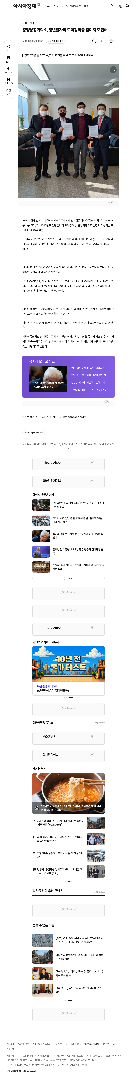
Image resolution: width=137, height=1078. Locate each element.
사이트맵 (10, 1048)
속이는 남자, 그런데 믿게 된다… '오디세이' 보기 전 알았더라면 (79, 957)
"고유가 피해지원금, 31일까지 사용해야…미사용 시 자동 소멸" (78, 566)
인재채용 (36, 1043)
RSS (79, 1043)
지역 (32, 23)
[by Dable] (99, 892)
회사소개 (10, 1043)
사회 (24, 23)
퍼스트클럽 (47, 1043)
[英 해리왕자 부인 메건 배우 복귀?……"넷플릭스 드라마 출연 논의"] (96, 845)
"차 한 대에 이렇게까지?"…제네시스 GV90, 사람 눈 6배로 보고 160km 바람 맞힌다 (89, 368)
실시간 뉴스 (50, 6)
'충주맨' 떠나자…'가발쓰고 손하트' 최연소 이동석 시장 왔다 (89, 382)
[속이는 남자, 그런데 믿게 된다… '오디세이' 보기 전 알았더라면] (42, 963)
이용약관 (105, 1043)
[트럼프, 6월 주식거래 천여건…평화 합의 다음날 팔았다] (41, 541)
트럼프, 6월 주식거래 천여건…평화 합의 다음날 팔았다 (78, 535)
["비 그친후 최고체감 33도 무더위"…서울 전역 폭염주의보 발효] (41, 510)
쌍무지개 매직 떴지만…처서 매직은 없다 (77, 940)
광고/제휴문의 (23, 1043)
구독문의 (59, 1043)
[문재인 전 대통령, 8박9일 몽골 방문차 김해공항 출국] (41, 557)
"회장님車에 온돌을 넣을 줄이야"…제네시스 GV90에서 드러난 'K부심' (79, 973)
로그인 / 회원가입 (111, 5)
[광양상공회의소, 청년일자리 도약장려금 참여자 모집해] (68, 131)
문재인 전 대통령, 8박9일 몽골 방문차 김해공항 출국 (78, 551)
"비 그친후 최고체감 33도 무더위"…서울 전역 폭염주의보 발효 (78, 504)
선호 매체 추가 (57, 41)
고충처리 (116, 1043)
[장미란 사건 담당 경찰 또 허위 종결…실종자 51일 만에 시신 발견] (41, 526)
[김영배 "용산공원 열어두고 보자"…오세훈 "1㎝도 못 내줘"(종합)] (96, 877)
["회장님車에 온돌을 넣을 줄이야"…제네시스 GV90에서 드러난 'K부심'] (42, 979)
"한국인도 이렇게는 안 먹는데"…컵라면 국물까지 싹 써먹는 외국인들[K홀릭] (89, 389)
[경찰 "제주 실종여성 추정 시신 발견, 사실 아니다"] (96, 861)
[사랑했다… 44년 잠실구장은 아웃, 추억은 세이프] (42, 996)
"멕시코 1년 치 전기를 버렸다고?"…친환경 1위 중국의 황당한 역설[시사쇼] (89, 375)
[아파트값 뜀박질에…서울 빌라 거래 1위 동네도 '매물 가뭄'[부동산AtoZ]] (96, 828)
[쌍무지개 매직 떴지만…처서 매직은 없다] (42, 946)
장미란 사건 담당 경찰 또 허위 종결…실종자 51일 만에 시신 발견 (77, 520)
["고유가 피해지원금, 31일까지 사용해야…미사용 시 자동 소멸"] (41, 572)
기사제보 (70, 1043)
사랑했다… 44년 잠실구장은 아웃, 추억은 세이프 (80, 990)
